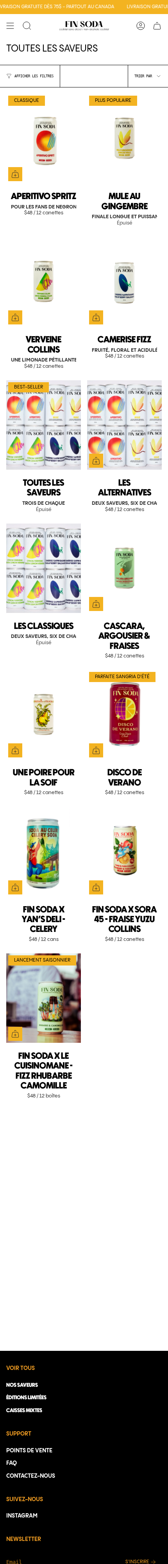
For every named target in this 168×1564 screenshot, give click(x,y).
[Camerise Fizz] (124, 281)
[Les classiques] (43, 568)
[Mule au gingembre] (124, 138)
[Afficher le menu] (10, 26)
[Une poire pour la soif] (43, 714)
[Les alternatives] (124, 425)
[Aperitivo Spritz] (43, 138)
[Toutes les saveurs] (43, 425)
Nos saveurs (22, 1385)
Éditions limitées (26, 1397)
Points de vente (29, 1451)
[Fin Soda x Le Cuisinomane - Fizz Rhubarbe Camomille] (43, 998)
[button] (27, 26)
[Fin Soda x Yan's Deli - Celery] (43, 851)
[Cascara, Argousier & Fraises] (124, 568)
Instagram (22, 1516)
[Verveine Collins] (43, 281)
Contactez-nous (30, 1476)
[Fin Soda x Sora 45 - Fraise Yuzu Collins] (124, 851)
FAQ (11, 1463)
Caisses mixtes (24, 1410)
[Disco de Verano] (124, 714)
